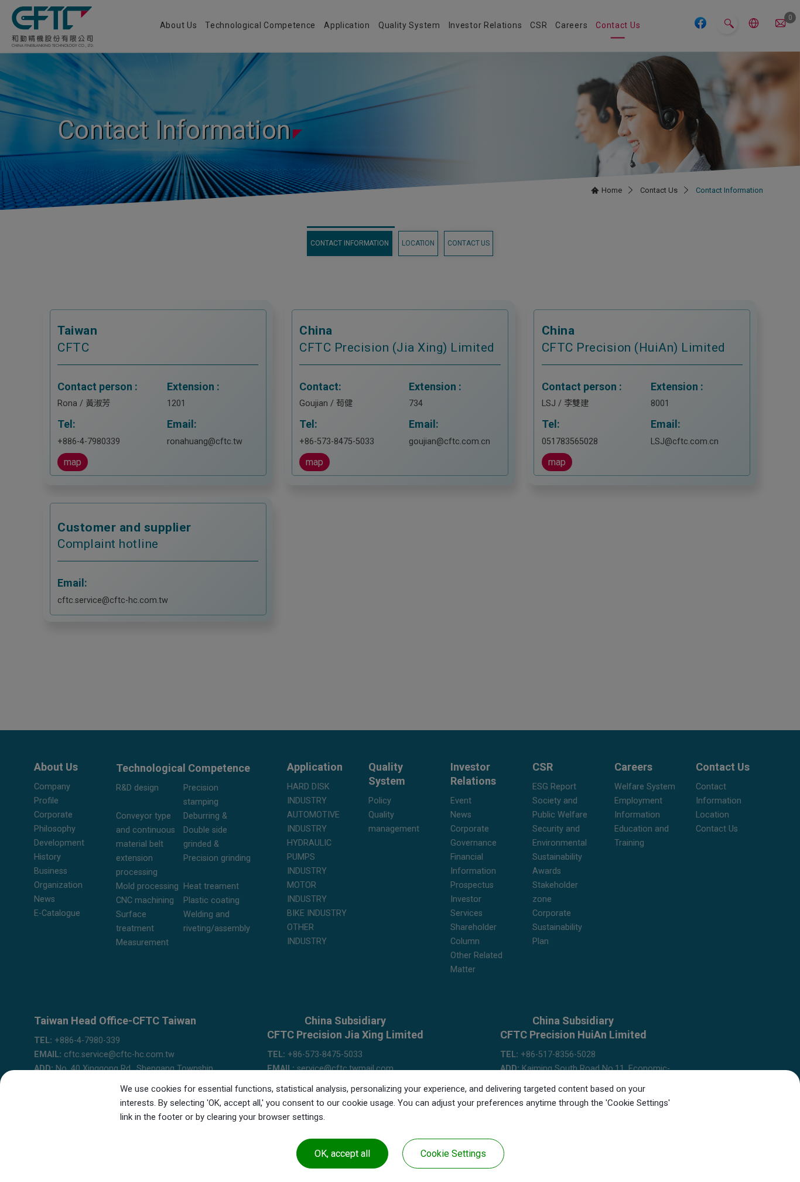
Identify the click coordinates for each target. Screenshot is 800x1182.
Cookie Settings (453, 1153)
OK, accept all (342, 1153)
